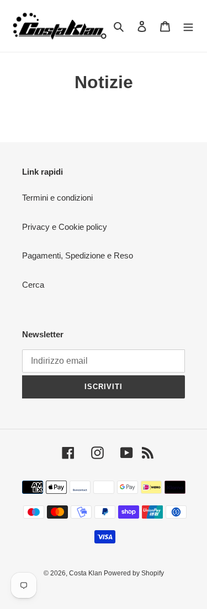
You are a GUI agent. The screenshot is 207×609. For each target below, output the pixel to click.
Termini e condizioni (57, 197)
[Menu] (188, 26)
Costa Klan (86, 573)
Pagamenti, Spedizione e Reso (77, 255)
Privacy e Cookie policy (64, 226)
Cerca (33, 284)
